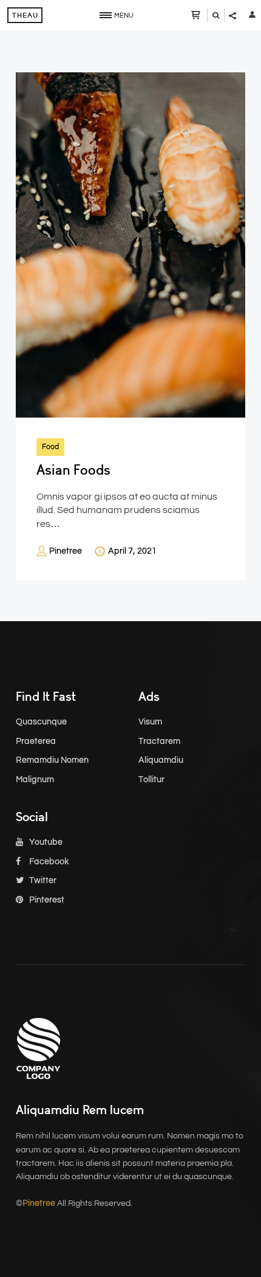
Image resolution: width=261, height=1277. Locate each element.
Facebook (48, 862)
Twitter (41, 880)
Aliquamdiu (160, 760)
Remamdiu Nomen (52, 760)
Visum (150, 722)
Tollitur (151, 780)
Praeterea (36, 741)
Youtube (45, 842)
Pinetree (65, 551)
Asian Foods (73, 469)
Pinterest (45, 900)
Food (50, 446)
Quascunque (41, 722)
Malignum (35, 780)
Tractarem (159, 741)
